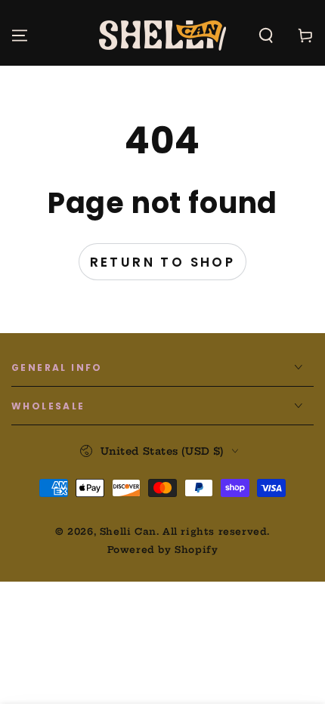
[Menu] (19, 35)
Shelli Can (128, 531)
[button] (266, 35)
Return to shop (163, 262)
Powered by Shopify (162, 549)
